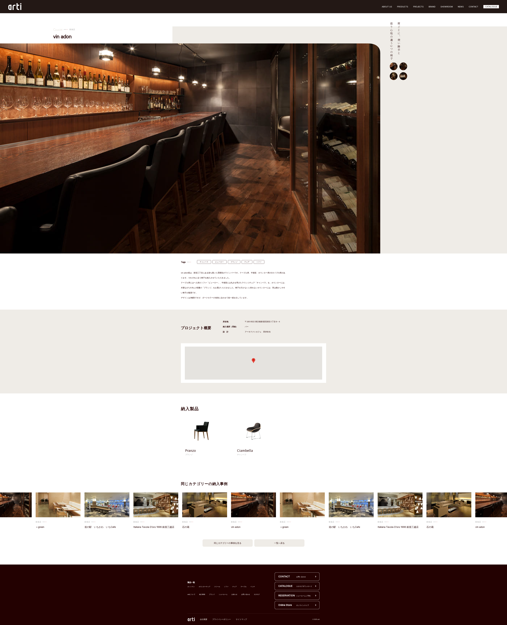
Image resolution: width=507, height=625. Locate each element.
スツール (217, 586)
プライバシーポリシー (221, 619)
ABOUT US (387, 7)
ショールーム (223, 594)
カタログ (257, 594)
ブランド (212, 594)
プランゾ (234, 262)
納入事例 (202, 594)
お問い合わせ (245, 594)
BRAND (432, 7)
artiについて (191, 594)
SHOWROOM (446, 7)
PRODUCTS (402, 7)
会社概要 (203, 619)
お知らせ (234, 594)
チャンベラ (204, 262)
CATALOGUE (491, 6)
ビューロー (219, 262)
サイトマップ (241, 619)
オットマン (191, 586)
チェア (247, 262)
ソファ (259, 262)
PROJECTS (418, 7)
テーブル (244, 586)
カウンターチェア (204, 586)
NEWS (461, 7)
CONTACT (473, 7)
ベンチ (252, 586)
